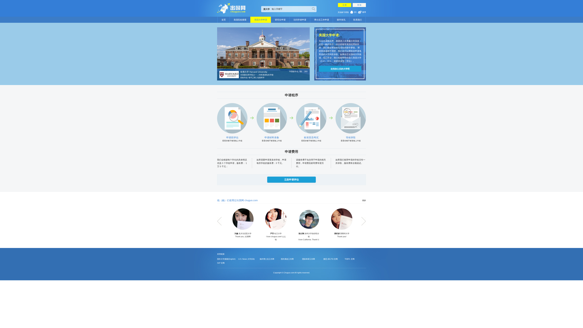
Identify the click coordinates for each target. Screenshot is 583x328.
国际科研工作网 (308, 259)
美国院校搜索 (240, 20)
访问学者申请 (299, 20)
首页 (224, 20)
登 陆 (359, 5)
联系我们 (357, 20)
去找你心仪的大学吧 (340, 69)
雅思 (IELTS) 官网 (330, 259)
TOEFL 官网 (350, 259)
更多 (364, 200)
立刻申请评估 (291, 179)
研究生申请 (280, 20)
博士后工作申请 (321, 20)
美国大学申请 (260, 20)
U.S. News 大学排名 (246, 259)
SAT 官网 (221, 263)
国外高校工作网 (287, 259)
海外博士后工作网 (267, 259)
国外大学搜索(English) (226, 259)
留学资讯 (341, 20)
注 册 (345, 5)
